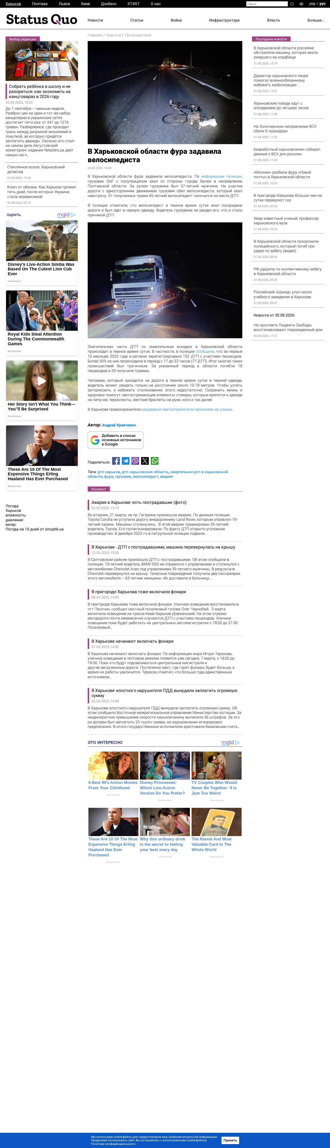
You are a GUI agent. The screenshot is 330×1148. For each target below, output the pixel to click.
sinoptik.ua (54, 529)
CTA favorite (165, 856)
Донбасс (108, 3)
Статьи (136, 20)
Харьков (13, 3)
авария (166, 476)
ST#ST (134, 3)
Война (176, 20)
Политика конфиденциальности (113, 1144)
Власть (273, 20)
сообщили (205, 351)
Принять (230, 1140)
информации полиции (221, 176)
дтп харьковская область (145, 472)
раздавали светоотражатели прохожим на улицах (187, 409)
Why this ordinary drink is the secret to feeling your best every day (162, 844)
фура (108, 476)
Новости (95, 20)
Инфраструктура (224, 20)
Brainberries (113, 795)
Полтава (40, 3)
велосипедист (145, 476)
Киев (85, 3)
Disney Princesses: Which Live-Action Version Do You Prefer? (162, 788)
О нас (156, 3)
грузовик (123, 476)
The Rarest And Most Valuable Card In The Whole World (212, 844)
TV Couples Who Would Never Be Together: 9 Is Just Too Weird (214, 788)
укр (312, 3)
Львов (64, 3)
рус (323, 3)
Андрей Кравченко (119, 425)
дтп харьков (109, 472)
